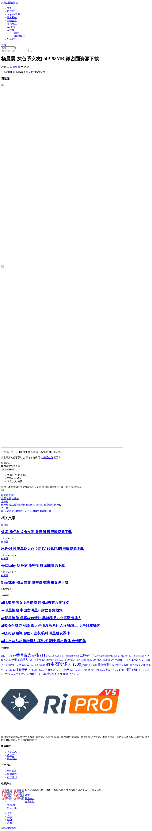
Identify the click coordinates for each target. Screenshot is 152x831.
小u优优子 (121, 660)
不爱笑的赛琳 (71, 656)
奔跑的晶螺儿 (22, 659)
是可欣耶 (137, 664)
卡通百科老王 (138, 656)
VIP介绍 (11, 771)
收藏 (9, 498)
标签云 (10, 755)
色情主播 (12, 20)
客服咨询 (12, 774)
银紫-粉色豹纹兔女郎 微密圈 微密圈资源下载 (36, 532)
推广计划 (12, 777)
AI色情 (10, 30)
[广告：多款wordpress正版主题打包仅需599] (2, 492)
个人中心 (12, 752)
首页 (9, 8)
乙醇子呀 (89, 655)
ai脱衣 (16, 33)
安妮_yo (81, 660)
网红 (131, 670)
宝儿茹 (108, 659)
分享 (3, 498)
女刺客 (40, 659)
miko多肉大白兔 (56, 656)
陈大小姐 (53, 674)
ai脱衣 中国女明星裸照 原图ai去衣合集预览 (35, 602)
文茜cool (122, 665)
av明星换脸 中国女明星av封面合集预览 (32, 610)
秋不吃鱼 (100, 670)
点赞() (15, 498)
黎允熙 (77, 674)
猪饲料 (79, 670)
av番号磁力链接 (30, 655)
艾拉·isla (12, 674)
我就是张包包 (90, 665)
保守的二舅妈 (124, 656)
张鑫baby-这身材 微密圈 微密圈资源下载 (33, 566)
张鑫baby (26, 664)
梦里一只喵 (39, 670)
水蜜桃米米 (54, 669)
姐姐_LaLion (60, 660)
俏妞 (113, 656)
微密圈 (10, 11)
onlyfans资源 (13, 14)
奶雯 (50, 660)
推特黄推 (107, 664)
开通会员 (48, 457)
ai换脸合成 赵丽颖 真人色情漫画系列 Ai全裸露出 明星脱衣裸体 (50, 625)
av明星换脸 (19, 36)
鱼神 (67, 674)
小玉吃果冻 (137, 659)
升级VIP (11, 39)
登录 (3, 44)
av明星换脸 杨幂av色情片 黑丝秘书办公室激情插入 (41, 618)
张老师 (13, 665)
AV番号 (11, 27)
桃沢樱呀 (24, 669)
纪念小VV (115, 669)
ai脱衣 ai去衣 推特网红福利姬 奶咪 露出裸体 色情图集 (43, 641)
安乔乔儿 (71, 660)
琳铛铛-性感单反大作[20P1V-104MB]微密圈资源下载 (42, 549)
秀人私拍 (12, 17)
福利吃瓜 (12, 23)
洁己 (69, 669)
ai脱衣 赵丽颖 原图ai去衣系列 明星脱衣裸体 (35, 633)
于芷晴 (103, 656)
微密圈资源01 (8, 495)
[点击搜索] (30, 51)
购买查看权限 (8, 469)
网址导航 (12, 758)
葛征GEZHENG (32, 674)
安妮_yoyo (94, 659)
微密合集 (40, 665)
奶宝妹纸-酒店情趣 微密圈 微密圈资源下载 (34, 582)
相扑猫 (89, 670)
